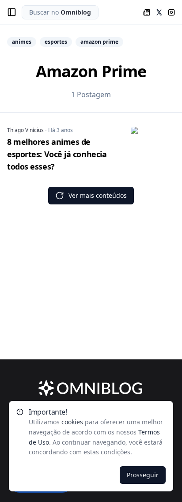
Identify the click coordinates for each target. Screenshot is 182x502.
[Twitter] (159, 12)
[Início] (91, 388)
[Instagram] (171, 12)
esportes (56, 41)
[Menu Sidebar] (14, 12)
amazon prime (99, 41)
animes (21, 41)
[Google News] (146, 12)
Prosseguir (143, 475)
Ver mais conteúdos (97, 195)
